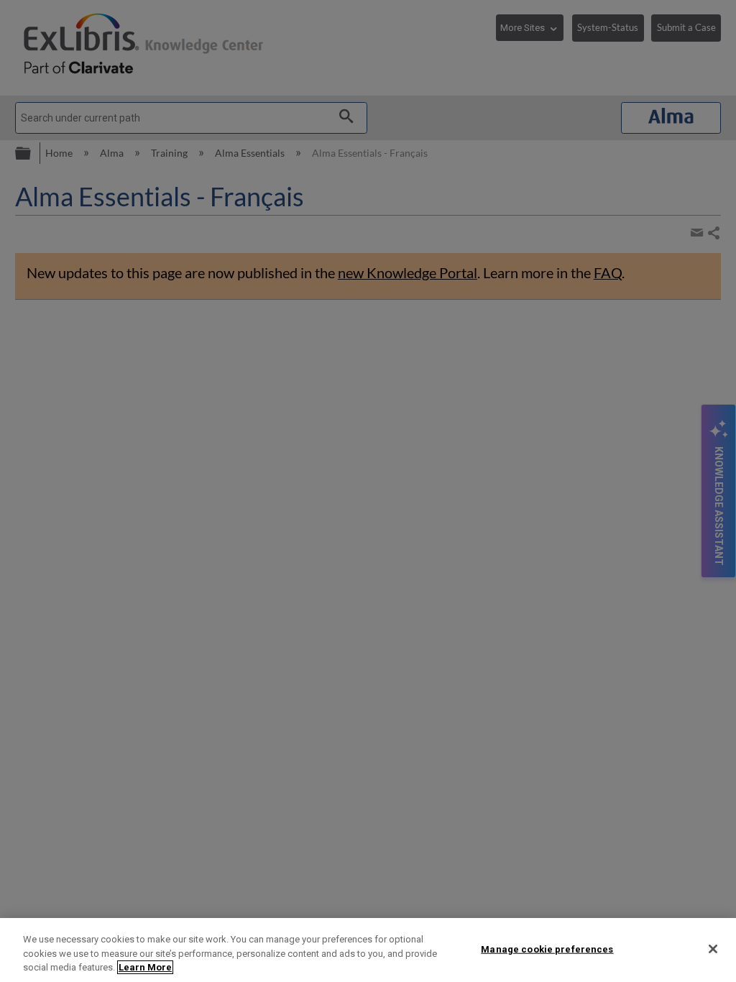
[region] (368, 950)
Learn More (145, 967)
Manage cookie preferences (547, 948)
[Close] (713, 949)
